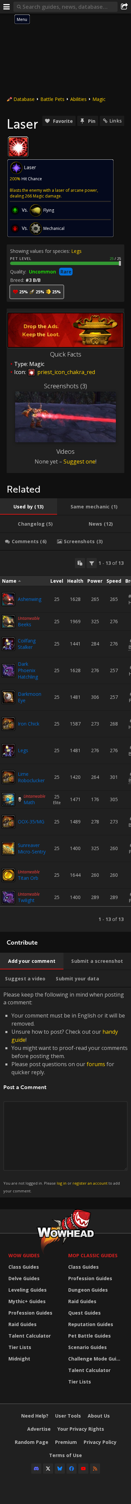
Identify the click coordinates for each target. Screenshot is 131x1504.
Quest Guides (84, 1313)
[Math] (8, 799)
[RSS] (95, 1468)
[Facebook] (72, 1468)
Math (29, 802)
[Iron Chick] (8, 723)
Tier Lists (19, 1347)
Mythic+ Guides (27, 1301)
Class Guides (23, 1267)
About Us (99, 1416)
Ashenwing (29, 599)
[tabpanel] (65, 741)
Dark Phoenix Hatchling (28, 670)
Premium (66, 1442)
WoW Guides (24, 1255)
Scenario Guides (87, 1347)
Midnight (19, 1358)
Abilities (78, 99)
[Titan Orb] (8, 875)
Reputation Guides (90, 1324)
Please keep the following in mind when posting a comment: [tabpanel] (65, 1092)
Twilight (26, 900)
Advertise (39, 1429)
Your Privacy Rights (80, 1429)
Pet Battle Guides (89, 1336)
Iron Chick (28, 723)
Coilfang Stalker (27, 643)
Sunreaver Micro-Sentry (32, 848)
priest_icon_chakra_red (65, 372)
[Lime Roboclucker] (8, 777)
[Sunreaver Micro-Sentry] (8, 848)
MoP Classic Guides (93, 1255)
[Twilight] (8, 897)
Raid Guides (22, 1324)
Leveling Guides (27, 1290)
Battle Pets (52, 99)
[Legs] (8, 750)
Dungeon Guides (88, 1290)
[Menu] (6, 7)
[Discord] (36, 1468)
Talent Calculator (29, 1336)
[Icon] (18, 146)
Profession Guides (30, 1313)
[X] (48, 1468)
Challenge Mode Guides (96, 1358)
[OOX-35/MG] (8, 821)
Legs (76, 251)
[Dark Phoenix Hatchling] (8, 670)
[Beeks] (8, 621)
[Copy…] (80, 563)
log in (62, 1183)
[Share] (124, 7)
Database (24, 99)
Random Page (31, 1442)
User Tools (68, 1416)
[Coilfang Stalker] (8, 643)
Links (116, 120)
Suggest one (79, 461)
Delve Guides (24, 1278)
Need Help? (34, 1416)
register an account (90, 1183)
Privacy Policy (100, 1442)
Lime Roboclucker (31, 777)
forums (96, 1064)
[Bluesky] (60, 1468)
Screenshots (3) (65, 386)
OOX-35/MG (31, 821)
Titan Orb (28, 878)
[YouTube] (83, 1468)
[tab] (28, 506)
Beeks (24, 624)
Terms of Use (65, 1455)
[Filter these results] (92, 563)
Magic (98, 99)
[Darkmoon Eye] (8, 697)
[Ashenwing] (8, 599)
